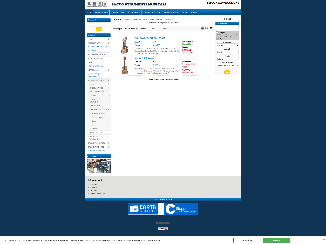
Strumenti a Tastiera (171, 12)
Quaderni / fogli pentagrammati (94, 75)
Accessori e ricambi (99, 113)
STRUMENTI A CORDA (96, 80)
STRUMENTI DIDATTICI (96, 151)
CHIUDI (324, 239)
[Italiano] (225, 19)
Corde (94, 125)
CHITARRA (94, 95)
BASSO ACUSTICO (96, 88)
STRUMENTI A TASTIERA (97, 143)
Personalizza (247, 240)
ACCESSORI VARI (94, 43)
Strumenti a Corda (117, 12)
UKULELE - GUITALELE (98, 109)
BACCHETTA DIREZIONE (97, 54)
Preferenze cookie (163, 222)
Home (89, 12)
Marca (227, 56)
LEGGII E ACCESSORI (95, 66)
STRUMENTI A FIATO (95, 132)
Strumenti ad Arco (101, 12)
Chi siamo (93, 190)
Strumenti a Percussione (151, 12)
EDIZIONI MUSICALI (95, 58)
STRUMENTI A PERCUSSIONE (93, 137)
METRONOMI (93, 70)
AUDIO (90, 39)
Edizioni (184, 12)
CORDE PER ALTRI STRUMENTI (96, 100)
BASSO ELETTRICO (97, 92)
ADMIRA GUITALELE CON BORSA (150, 38)
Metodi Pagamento (97, 193)
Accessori (194, 12)
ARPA (92, 84)
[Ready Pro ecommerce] (163, 229)
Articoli (227, 49)
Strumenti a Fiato (134, 12)
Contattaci (94, 184)
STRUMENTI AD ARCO (96, 147)
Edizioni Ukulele (98, 117)
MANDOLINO (95, 105)
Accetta (276, 240)
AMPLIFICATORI (94, 50)
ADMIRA (156, 45)
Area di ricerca (227, 62)
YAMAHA (156, 65)
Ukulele (94, 121)
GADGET (91, 62)
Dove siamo (94, 187)
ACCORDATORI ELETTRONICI (99, 47)
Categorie (227, 42)
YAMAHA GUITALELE (144, 57)
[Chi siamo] (99, 172)
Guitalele (95, 128)
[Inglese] (229, 19)
